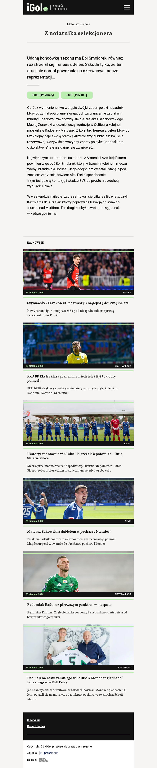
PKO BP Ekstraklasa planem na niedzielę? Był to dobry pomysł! (71, 378)
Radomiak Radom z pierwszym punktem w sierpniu (69, 605)
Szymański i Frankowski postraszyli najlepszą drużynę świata (78, 303)
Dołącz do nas (36, 726)
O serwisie (33, 720)
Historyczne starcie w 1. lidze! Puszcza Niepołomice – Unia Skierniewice (75, 456)
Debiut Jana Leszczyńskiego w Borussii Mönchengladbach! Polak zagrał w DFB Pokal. (75, 680)
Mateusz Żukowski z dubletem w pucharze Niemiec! (69, 531)
